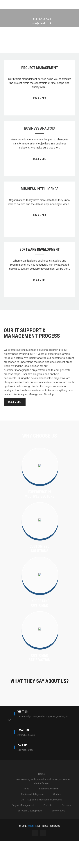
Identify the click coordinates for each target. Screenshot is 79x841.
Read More (39, 98)
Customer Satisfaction (39, 657)
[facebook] (36, 13)
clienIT (32, 825)
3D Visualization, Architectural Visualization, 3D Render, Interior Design (41, 781)
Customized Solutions (39, 548)
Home (41, 774)
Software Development (39, 249)
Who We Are (58, 810)
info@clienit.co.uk (42, 23)
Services (66, 805)
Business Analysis (39, 128)
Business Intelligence (39, 189)
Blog (26, 788)
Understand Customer (39, 603)
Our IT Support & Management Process (41, 799)
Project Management (39, 68)
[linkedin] (43, 13)
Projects (48, 805)
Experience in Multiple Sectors (40, 494)
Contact (57, 794)
